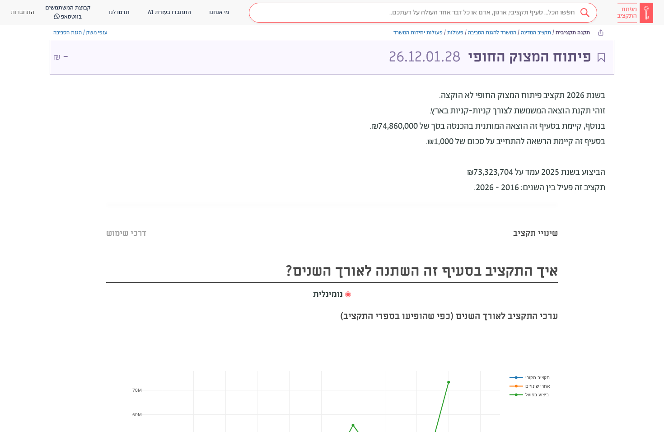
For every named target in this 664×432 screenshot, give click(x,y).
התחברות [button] (22, 12)
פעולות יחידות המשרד (418, 33)
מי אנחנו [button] (219, 12)
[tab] (535, 222)
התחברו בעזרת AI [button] (169, 12)
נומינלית (328, 295)
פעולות (455, 33)
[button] (423, 13)
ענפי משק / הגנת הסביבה (80, 33)
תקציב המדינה (536, 33)
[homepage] (635, 12)
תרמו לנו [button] (119, 12)
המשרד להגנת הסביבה (492, 33)
